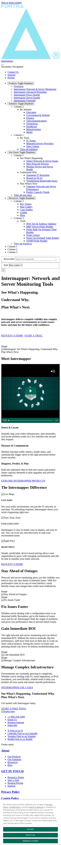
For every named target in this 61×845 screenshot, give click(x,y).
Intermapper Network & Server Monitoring (35, 89)
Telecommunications (36, 120)
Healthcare (31, 126)
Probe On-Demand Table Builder (42, 238)
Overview (19, 86)
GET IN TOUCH (12, 771)
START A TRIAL (33, 335)
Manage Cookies (30, 841)
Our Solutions (14, 759)
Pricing (11, 77)
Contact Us (13, 72)
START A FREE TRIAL (13, 708)
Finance (30, 118)
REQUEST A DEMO (12, 335)
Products (21, 83)
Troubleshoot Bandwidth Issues (41, 180)
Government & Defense (38, 115)
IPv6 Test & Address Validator (41, 223)
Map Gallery (26, 206)
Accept (30, 829)
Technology (32, 123)
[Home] (8, 711)
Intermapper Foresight (25, 100)
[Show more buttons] (57, 420)
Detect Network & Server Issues (42, 161)
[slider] (30, 420)
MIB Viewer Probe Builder (39, 226)
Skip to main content (11, 2)
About (5, 750)
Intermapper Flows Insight (27, 95)
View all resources (23, 243)
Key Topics (25, 204)
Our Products (14, 756)
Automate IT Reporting (37, 175)
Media (29, 132)
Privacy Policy (10, 792)
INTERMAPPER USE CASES (17, 687)
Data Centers (32, 146)
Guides (23, 212)
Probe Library (33, 235)
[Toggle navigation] (2, 64)
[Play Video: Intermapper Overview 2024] (30, 391)
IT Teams (31, 140)
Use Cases (22, 152)
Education (31, 112)
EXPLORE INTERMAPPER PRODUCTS (23, 480)
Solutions (21, 103)
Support (11, 75)
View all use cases (23, 195)
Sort (6, 265)
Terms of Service (36, 807)
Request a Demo (16, 777)
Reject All (30, 835)
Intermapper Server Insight (27, 97)
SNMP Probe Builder (36, 240)
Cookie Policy (14, 807)
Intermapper (7, 61)
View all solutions (29, 149)
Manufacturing (33, 129)
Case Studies (26, 209)
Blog (22, 215)
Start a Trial (13, 780)
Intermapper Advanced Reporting (30, 92)
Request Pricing (15, 783)
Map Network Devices (37, 163)
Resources (22, 198)
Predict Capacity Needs (37, 192)
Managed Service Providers (39, 143)
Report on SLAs (34, 178)
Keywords (9, 259)
